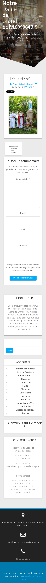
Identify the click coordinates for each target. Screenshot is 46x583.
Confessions (25, 382)
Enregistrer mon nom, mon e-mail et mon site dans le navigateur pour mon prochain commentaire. (23, 267)
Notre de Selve (9, 15)
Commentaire (23, 179)
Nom (23, 213)
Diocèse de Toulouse (26, 409)
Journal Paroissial (25, 375)
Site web (23, 245)
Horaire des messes (25, 368)
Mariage (26, 385)
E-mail (23, 229)
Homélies (25, 399)
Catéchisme (25, 392)
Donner (25, 413)
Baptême (25, 378)
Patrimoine (25, 406)
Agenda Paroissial (25, 372)
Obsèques (25, 389)
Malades (26, 396)
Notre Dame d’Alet (25, 402)
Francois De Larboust (23, 84)
